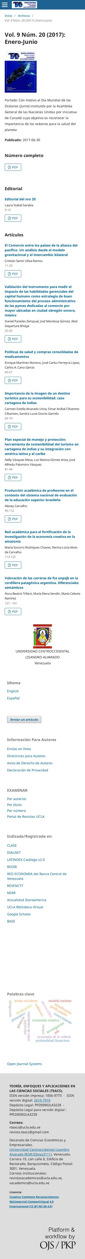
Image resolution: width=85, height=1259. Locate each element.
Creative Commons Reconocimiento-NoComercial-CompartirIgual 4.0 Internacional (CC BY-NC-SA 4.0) (34, 1201)
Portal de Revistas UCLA (25, 816)
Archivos (24, 15)
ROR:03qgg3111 (38, 1154)
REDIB (12, 866)
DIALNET (14, 852)
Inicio (8, 15)
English (13, 691)
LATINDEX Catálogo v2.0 (26, 859)
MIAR (11, 892)
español (13, 698)
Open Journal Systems (24, 1063)
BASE (11, 921)
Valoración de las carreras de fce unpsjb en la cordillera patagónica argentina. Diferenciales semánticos (42, 583)
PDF (14, 167)
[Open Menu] (4, 4)
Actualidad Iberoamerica (26, 900)
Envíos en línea (19, 748)
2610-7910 (42, 1100)
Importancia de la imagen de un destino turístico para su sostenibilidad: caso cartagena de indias (37, 398)
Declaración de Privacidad (27, 770)
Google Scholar (19, 914)
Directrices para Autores (26, 756)
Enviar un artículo (24, 719)
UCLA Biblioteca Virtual (25, 907)
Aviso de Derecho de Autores (30, 763)
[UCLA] (42, 636)
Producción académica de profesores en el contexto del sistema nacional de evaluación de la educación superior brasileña (41, 495)
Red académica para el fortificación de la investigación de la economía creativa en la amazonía (40, 537)
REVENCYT (15, 885)
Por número (16, 810)
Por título (14, 804)
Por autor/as (16, 798)
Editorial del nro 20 (20, 199)
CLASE (12, 845)
